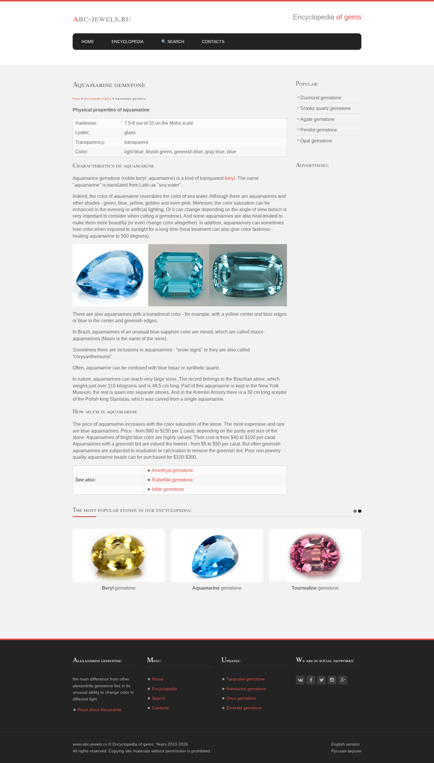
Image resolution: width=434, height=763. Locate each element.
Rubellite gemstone (172, 479)
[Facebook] (310, 680)
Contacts (213, 41)
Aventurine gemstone (246, 688)
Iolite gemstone (168, 489)
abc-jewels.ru (102, 17)
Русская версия (346, 751)
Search (158, 698)
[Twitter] (321, 680)
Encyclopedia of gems (97, 98)
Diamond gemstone (320, 97)
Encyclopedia (127, 41)
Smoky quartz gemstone (325, 108)
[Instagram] (332, 680)
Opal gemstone (316, 140)
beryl (230, 178)
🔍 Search (172, 41)
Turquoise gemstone (245, 679)
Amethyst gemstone (172, 470)
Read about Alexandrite (99, 709)
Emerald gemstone (244, 708)
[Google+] (342, 680)
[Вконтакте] (300, 680)
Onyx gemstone (241, 698)
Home (87, 41)
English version (345, 744)
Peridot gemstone (318, 129)
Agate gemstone (317, 119)
